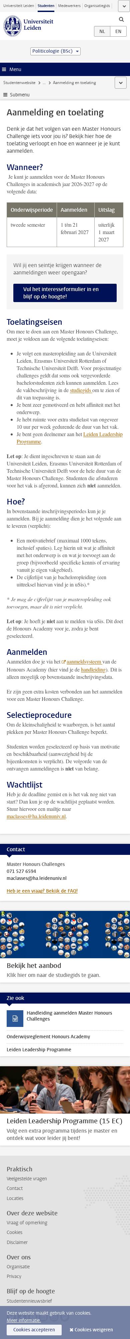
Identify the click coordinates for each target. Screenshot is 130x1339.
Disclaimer (17, 1242)
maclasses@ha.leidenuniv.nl (36, 816)
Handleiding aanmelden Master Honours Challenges (69, 1016)
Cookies (14, 1232)
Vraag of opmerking (27, 1223)
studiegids (81, 389)
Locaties (15, 1198)
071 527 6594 (21, 872)
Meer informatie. (24, 1320)
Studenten (46, 5)
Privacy (14, 1276)
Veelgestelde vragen (27, 1179)
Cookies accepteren (34, 1330)
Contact (15, 1188)
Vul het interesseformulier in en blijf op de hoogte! (61, 293)
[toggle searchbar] (121, 19)
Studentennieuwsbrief (29, 1301)
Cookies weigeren (94, 1330)
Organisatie (18, 1267)
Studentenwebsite (19, 82)
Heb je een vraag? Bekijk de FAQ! (42, 891)
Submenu (20, 95)
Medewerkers (69, 5)
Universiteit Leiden (18, 5)
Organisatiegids (97, 5)
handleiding (93, 669)
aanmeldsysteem (84, 661)
